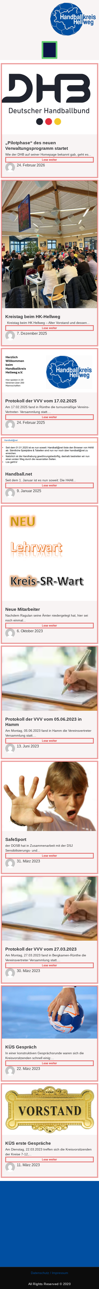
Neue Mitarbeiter (22, 609)
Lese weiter (49, 159)
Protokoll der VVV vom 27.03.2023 (41, 949)
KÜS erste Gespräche (28, 1143)
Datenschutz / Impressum (49, 1273)
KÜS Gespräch (21, 1047)
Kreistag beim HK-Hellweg (32, 316)
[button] (49, 50)
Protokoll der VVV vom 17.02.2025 (41, 400)
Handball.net (18, 474)
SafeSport (15, 839)
